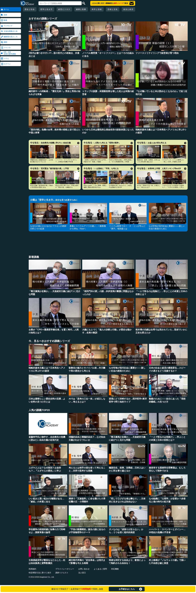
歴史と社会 (30, 9)
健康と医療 (81, 9)
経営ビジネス (64, 9)
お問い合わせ (84, 569)
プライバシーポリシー (64, 569)
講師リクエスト (61, 573)
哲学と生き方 (46, 9)
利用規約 (32, 569)
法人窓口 (82, 573)
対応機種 (115, 569)
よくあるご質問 (100, 569)
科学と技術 (97, 9)
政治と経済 (128, 9)
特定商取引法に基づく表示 (40, 573)
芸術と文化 (113, 9)
